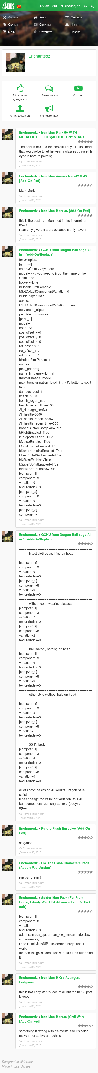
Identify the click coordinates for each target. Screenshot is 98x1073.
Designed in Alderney (17, 1061)
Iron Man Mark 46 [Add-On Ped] (65, 210)
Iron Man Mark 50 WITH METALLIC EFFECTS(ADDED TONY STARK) (52, 134)
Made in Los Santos (16, 1066)
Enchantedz (39, 56)
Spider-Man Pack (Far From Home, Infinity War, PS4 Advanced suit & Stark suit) (55, 902)
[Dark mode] (85, 5)
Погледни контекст (33, 161)
